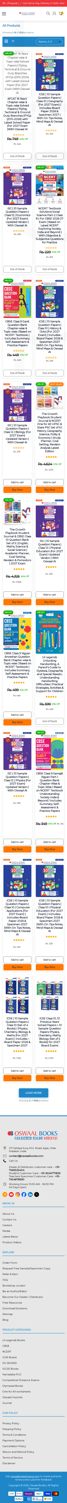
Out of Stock (17, 156)
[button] (48, 13)
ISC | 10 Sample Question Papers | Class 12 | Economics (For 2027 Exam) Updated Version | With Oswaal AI (17, 217)
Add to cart (17, 482)
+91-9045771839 (50, 1173)
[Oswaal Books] (27, 13)
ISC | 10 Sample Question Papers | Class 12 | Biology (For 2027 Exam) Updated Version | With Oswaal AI (17, 434)
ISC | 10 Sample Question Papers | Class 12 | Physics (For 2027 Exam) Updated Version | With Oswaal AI (17, 782)
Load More (34, 1092)
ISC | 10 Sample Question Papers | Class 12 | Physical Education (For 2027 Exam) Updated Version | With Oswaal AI (49, 551)
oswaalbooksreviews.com (25, 1476)
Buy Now (17, 489)
